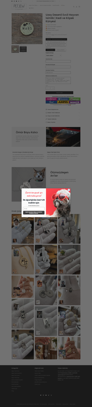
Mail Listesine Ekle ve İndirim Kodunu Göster (33, 212)
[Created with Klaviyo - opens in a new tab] (46, 218)
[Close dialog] (69, 190)
